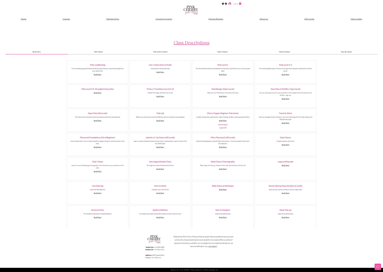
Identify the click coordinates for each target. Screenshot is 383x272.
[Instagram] (223, 4)
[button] (240, 3)
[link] (36, 52)
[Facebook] (226, 4)
